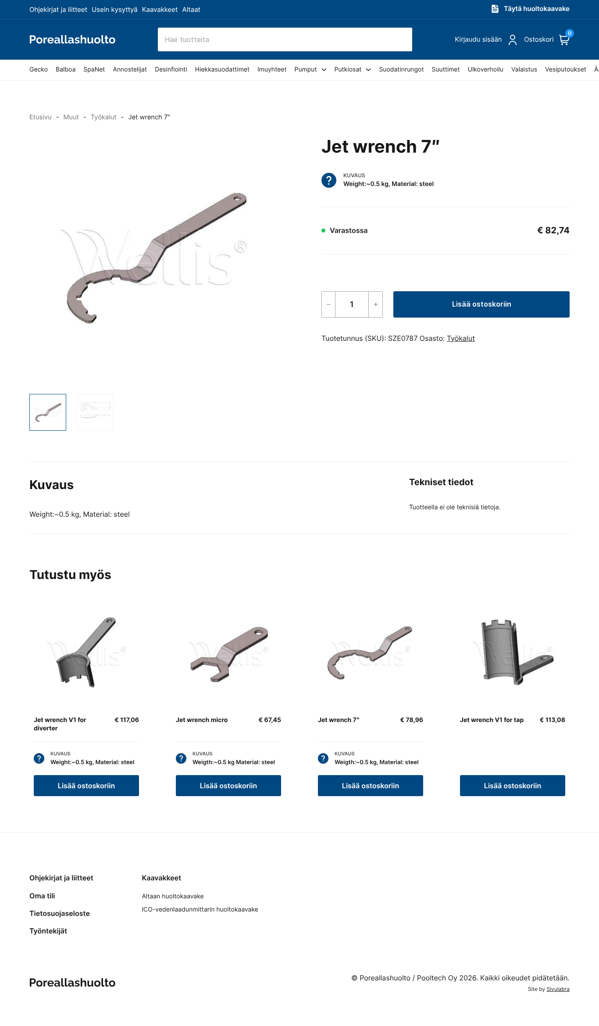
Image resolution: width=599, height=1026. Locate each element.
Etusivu (40, 117)
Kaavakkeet (160, 9)
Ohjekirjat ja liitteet (58, 9)
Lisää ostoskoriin (481, 304)
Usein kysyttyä (114, 9)
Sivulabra (558, 989)
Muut (71, 117)
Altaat (191, 9)
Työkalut (104, 117)
